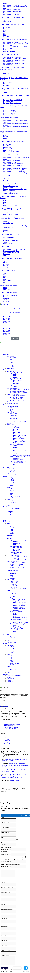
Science (5, 128)
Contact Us (6, 301)
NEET (5, 288)
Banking (5, 180)
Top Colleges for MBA (16, 379)
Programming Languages (10, 205)
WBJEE (5, 267)
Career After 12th (7, 239)
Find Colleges (23, 5)
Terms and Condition (9, 743)
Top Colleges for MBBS (16, 385)
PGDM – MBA (7, 144)
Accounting (6, 178)
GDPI (4, 255)
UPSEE (5, 262)
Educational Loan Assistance (10, 240)
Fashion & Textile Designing (10, 186)
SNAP (5, 277)
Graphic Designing (8, 187)
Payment (5, 296)
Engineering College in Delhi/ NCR (12, 100)
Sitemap (6, 742)
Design (18, 160)
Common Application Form (10, 295)
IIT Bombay (6, 73)
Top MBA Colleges (17, 759)
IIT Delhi (5, 72)
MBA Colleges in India (13, 394)
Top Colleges (23, 42)
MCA (4, 33)
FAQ (5, 737)
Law (4, 231)
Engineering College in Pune (10, 101)
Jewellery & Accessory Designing (12, 193)
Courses (19, 9)
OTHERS (6, 36)
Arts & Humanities (8, 230)
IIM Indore (6, 85)
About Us (5, 299)
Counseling (21, 11)
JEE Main (6, 261)
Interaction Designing (9, 190)
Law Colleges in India (9, 51)
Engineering (6, 27)
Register (19, 14)
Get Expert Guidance (8, 237)
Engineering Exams (24, 765)
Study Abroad (7, 21)
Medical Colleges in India (10, 50)
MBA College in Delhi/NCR (10, 110)
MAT (4, 276)
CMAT (5, 274)
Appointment (6, 298)
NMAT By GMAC (8, 280)
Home (5, 3)
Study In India (24, 20)
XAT (4, 279)
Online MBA (6, 145)
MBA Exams (9, 760)
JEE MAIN (4, 766)
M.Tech (21, 777)
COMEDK (6, 264)
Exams (18, 12)
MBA (4, 29)
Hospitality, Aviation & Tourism (16, 166)
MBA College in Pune (9, 113)
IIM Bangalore (7, 84)
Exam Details (6, 254)
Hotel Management (12, 776)
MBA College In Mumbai (10, 111)
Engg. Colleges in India (13, 388)
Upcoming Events (8, 243)
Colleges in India (22, 39)
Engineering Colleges (12, 765)
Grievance (7, 739)
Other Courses (24, 126)
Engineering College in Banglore (12, 103)
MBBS (5, 30)
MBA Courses (24, 123)
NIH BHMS (6, 289)
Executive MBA (7, 149)
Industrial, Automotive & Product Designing (15, 189)
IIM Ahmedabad (7, 82)
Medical (5, 125)
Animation (6, 221)
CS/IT (5, 200)
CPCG (5, 242)
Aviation (5, 212)
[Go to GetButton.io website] (26, 971)
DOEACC (6, 202)
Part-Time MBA (7, 150)
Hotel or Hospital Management (11, 214)
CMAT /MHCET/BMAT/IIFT (11, 152)
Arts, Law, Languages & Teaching (18, 173)
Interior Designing (8, 192)
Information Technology (16, 163)
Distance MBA (7, 147)
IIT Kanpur (6, 75)
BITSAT (5, 265)
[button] (15, 326)
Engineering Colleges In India (12, 724)
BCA (4, 35)
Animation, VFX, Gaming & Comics (17, 170)
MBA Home (8, 759)
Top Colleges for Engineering (18, 58)
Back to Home (4, 706)
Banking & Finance (25, 175)
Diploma (5, 138)
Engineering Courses (12, 406)
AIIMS (5, 92)
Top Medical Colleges (17, 769)
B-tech (5, 135)
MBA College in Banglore (10, 115)
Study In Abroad (14, 780)
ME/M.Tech (6, 137)
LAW (4, 32)
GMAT (5, 282)
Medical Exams (10, 771)
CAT (4, 273)
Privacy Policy (8, 740)
